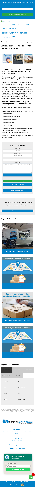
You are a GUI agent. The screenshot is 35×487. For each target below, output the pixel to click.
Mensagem (17, 162)
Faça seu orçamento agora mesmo (17, 9)
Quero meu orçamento (17, 210)
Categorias (11, 42)
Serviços (28, 24)
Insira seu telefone (11, 463)
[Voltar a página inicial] (17, 21)
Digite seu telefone (17, 157)
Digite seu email (17, 153)
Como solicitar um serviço (14, 33)
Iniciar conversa (18, 469)
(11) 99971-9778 (18, 441)
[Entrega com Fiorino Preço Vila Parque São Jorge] (7, 59)
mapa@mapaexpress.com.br (18, 445)
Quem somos (15, 24)
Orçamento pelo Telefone (17, 184)
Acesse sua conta (17, 451)
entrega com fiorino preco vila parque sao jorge (4, 44)
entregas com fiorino (19, 42)
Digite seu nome (17, 148)
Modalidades (8, 29)
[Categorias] (14, 37)
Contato (6, 37)
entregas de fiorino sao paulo (27, 42)
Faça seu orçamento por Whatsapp (17, 14)
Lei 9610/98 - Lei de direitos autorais (26, 411)
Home (4, 24)
